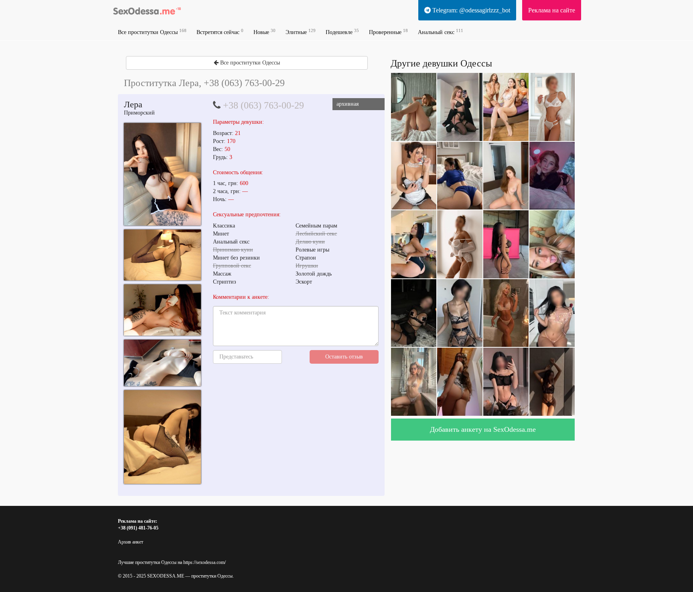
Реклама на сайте (551, 10)
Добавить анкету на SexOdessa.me (483, 429)
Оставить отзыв (344, 357)
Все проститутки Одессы (152, 31)
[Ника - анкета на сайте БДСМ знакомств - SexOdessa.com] (162, 174)
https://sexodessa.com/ (204, 562)
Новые (264, 31)
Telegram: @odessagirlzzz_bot (470, 10)
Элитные (301, 31)
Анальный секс (440, 31)
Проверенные (388, 31)
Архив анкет (130, 542)
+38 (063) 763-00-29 (263, 105)
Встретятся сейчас (220, 31)
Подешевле (342, 31)
